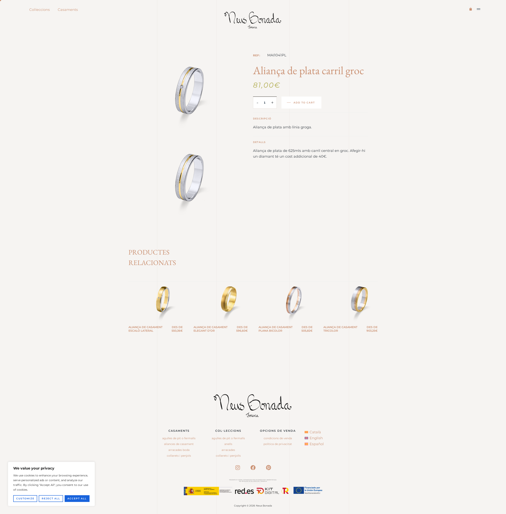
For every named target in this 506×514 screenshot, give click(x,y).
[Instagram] (237, 467)
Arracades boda (179, 450)
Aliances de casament (179, 444)
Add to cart (304, 102)
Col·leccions (39, 10)
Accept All (77, 498)
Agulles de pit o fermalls (178, 438)
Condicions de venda (278, 438)
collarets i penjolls (228, 455)
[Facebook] (253, 467)
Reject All (51, 498)
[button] (479, 9)
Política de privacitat (277, 444)
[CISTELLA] (471, 8)
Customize (25, 498)
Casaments (68, 10)
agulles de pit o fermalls (228, 438)
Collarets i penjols (179, 455)
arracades (228, 450)
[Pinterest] (268, 467)
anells (228, 444)
